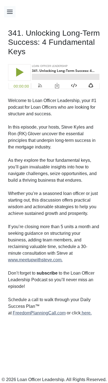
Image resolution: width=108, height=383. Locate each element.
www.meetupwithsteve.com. (35, 259)
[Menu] (10, 11)
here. (86, 313)
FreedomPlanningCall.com (39, 313)
